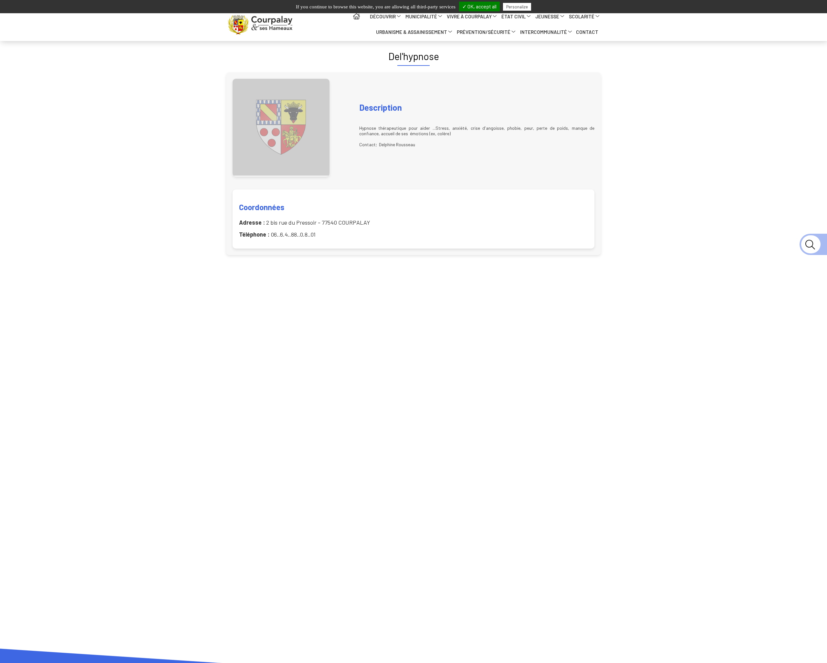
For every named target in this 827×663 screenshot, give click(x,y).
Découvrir (383, 16)
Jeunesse (547, 16)
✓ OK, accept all (479, 6)
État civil (513, 16)
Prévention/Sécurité (483, 32)
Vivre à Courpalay (469, 16)
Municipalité (421, 16)
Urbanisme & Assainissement (411, 32)
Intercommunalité (543, 32)
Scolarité (581, 16)
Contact (587, 32)
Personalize (517, 6)
